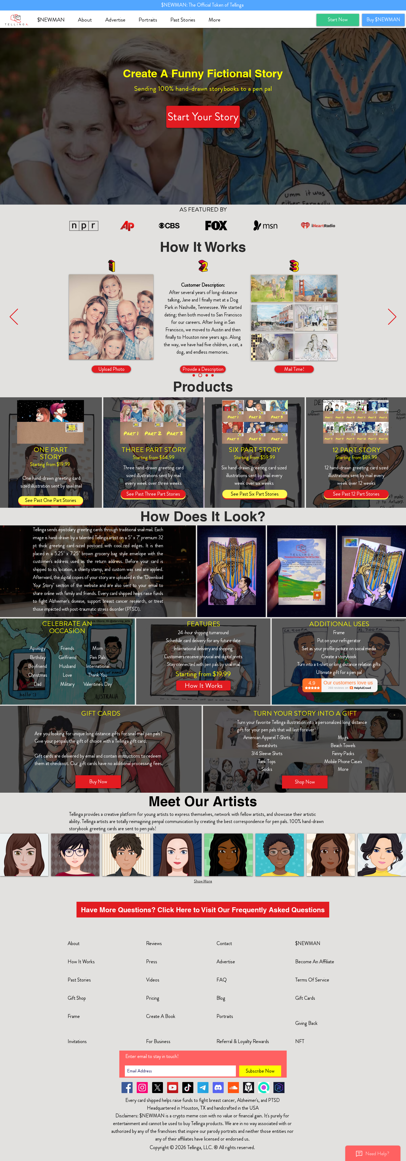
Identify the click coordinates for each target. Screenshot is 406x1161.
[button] (87, 20)
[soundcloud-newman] (233, 1087)
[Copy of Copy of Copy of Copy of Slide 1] (194, 375)
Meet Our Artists (203, 801)
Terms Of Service (312, 979)
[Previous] (14, 317)
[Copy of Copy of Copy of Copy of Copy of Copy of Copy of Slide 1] (212, 375)
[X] (157, 1087)
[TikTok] (187, 1087)
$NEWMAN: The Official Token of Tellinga (203, 5)
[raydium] (278, 1087)
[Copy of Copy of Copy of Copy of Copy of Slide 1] (199, 375)
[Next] (392, 317)
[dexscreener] (248, 1087)
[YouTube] (172, 1087)
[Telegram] (203, 1087)
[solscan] (263, 1087)
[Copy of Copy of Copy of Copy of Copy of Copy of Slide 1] (206, 375)
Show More (203, 881)
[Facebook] (127, 1087)
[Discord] (218, 1087)
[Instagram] (142, 1087)
